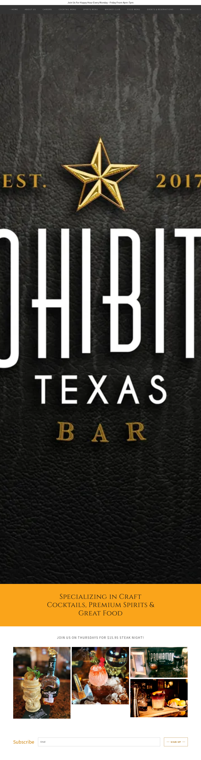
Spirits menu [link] (90, 9)
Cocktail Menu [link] (67, 9)
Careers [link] (47, 9)
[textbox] (99, 742)
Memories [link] (185, 9)
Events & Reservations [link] (160, 9)
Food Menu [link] (133, 9)
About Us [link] (30, 9)
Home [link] (15, 9)
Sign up (176, 742)
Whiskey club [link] (112, 9)
